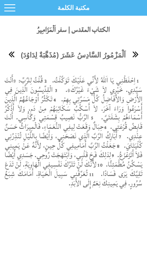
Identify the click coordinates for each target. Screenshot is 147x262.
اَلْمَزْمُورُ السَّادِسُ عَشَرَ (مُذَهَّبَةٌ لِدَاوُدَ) (73, 55)
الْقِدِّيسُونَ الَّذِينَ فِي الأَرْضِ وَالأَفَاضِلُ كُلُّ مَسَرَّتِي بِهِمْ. (73, 94)
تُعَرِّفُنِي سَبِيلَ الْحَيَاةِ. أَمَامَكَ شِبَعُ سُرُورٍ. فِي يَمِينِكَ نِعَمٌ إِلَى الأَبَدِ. (73, 178)
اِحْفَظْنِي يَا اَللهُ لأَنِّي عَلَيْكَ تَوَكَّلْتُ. (92, 80)
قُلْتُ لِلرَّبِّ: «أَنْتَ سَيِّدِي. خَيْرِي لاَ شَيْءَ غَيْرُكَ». (73, 85)
